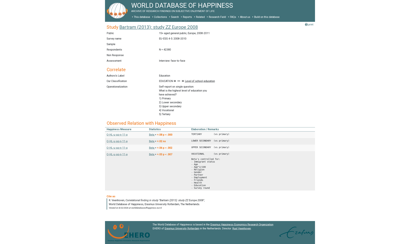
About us (245, 17)
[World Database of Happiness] (118, 11)
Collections (160, 17)
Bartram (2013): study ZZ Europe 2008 (158, 27)
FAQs (233, 17)
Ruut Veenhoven (241, 228)
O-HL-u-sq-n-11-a (117, 134)
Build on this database (267, 17)
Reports (187, 17)
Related (200, 17)
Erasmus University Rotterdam (182, 228)
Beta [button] (152, 134)
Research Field (217, 17)
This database (142, 17)
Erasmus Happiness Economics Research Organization (241, 224)
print (310, 24)
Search (175, 17)
